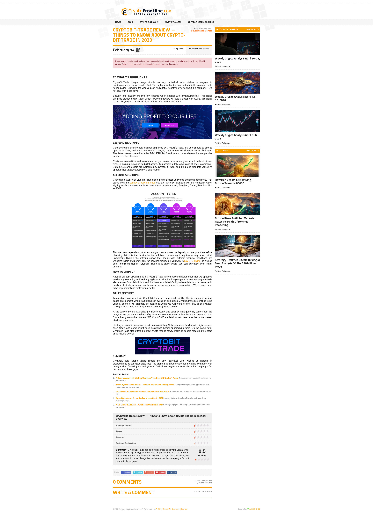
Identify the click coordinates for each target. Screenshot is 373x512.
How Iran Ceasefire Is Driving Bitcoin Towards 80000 (233, 181)
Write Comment (205, 483)
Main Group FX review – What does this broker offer (139, 405)
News (118, 21)
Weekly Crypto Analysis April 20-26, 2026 (237, 60)
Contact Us (167, 509)
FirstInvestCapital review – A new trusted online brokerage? (143, 391)
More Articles (253, 29)
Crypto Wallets (172, 21)
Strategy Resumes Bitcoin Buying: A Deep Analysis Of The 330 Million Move (237, 263)
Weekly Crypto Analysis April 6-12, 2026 (236, 136)
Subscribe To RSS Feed (202, 31)
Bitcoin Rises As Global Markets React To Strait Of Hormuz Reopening (234, 221)
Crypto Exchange (149, 21)
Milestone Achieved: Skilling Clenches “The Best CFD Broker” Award (147, 378)
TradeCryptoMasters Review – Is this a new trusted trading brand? (145, 385)
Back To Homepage (204, 29)
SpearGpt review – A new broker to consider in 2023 (139, 398)
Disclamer (175, 509)
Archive (158, 509)
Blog (130, 21)
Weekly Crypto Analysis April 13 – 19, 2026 (236, 98)
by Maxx (179, 49)
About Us (183, 509)
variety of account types (142, 182)
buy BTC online (192, 261)
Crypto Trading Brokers (201, 21)
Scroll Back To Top (204, 481)
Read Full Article (224, 66)
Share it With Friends (200, 49)
